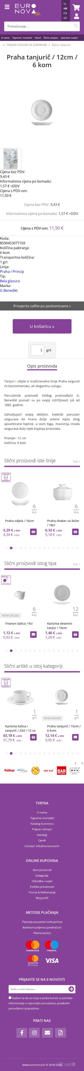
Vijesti (38, 37)
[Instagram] (34, 1033)
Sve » (76, 461)
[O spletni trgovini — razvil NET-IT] (67, 1064)
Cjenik (42, 840)
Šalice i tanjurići (61, 45)
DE (65, 18)
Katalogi (42, 835)
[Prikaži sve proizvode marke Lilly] (35, 770)
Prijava (74, 20)
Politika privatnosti (42, 887)
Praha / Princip (12, 271)
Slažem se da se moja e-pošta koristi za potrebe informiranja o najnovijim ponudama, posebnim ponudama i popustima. (40, 1003)
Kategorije (42, 875)
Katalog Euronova (42, 824)
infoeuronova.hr (47, 846)
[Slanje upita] (75, 737)
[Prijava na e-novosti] (71, 989)
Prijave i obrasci (42, 829)
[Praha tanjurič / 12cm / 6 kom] (42, 113)
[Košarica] (75, 7)
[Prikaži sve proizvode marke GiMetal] (22, 770)
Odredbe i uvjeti (42, 881)
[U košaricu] (33, 532)
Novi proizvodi (42, 870)
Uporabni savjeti (69, 37)
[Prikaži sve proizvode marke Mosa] (48, 770)
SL (65, 4)
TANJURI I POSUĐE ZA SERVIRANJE (26, 45)
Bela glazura (10, 281)
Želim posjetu (51, 37)
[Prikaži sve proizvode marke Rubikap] (9, 770)
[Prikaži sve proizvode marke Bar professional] (62, 770)
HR (65, 8)
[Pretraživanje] (76, 26)
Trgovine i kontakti (22, 37)
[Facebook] (21, 1033)
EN (65, 13)
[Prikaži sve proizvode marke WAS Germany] (75, 770)
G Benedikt (9, 290)
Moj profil (42, 898)
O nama (5, 37)
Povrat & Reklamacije (42, 892)
